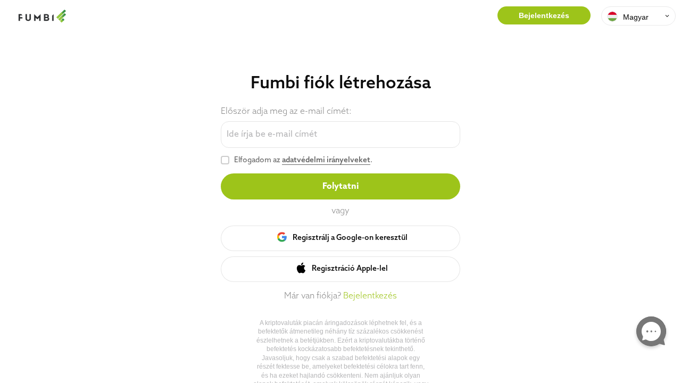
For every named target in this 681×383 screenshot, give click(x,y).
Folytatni (340, 186)
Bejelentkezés (544, 15)
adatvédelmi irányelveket (326, 160)
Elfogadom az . (303, 160)
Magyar (636, 17)
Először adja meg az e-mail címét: (286, 111)
